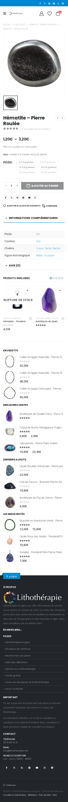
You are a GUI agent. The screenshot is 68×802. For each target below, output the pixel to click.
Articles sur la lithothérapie (21, 669)
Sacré (48, 248)
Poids (7, 162)
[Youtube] (54, 3)
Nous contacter (14, 688)
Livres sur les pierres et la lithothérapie (27, 682)
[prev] (58, 118)
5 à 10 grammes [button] (26, 162)
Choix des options (59, 290)
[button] (5, 13)
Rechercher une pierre (18, 655)
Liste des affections (16, 662)
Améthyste (7, 318)
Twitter (11, 197)
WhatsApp (35, 197)
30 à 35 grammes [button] (49, 172)
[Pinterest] (49, 3)
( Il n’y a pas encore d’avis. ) (36, 129)
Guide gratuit (13, 675)
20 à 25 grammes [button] (49, 167)
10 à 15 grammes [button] (48, 162)
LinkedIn (17, 197)
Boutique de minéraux (18, 648)
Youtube (37, 768)
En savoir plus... (12, 629)
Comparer (51, 206)
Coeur (39, 248)
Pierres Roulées (19, 318)
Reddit (52, 768)
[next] (62, 118)
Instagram (44, 768)
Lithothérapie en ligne (18, 642)
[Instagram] (58, 3)
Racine (56, 248)
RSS (22, 768)
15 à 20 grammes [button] (27, 167)
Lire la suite (27, 290)
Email (29, 197)
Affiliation (32, 795)
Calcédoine (40, 318)
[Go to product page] (17, 300)
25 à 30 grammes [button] (27, 172)
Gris (38, 241)
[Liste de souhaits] (49, 13)
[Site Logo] (16, 13)
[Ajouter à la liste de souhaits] (30, 318)
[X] (45, 3)
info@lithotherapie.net (15, 750)
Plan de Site (45, 795)
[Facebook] (40, 3)
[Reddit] (63, 3)
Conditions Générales (14, 795)
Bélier (39, 255)
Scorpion (49, 255)
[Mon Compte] (41, 13)
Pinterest (23, 197)
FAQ (54, 795)
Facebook (5, 197)
